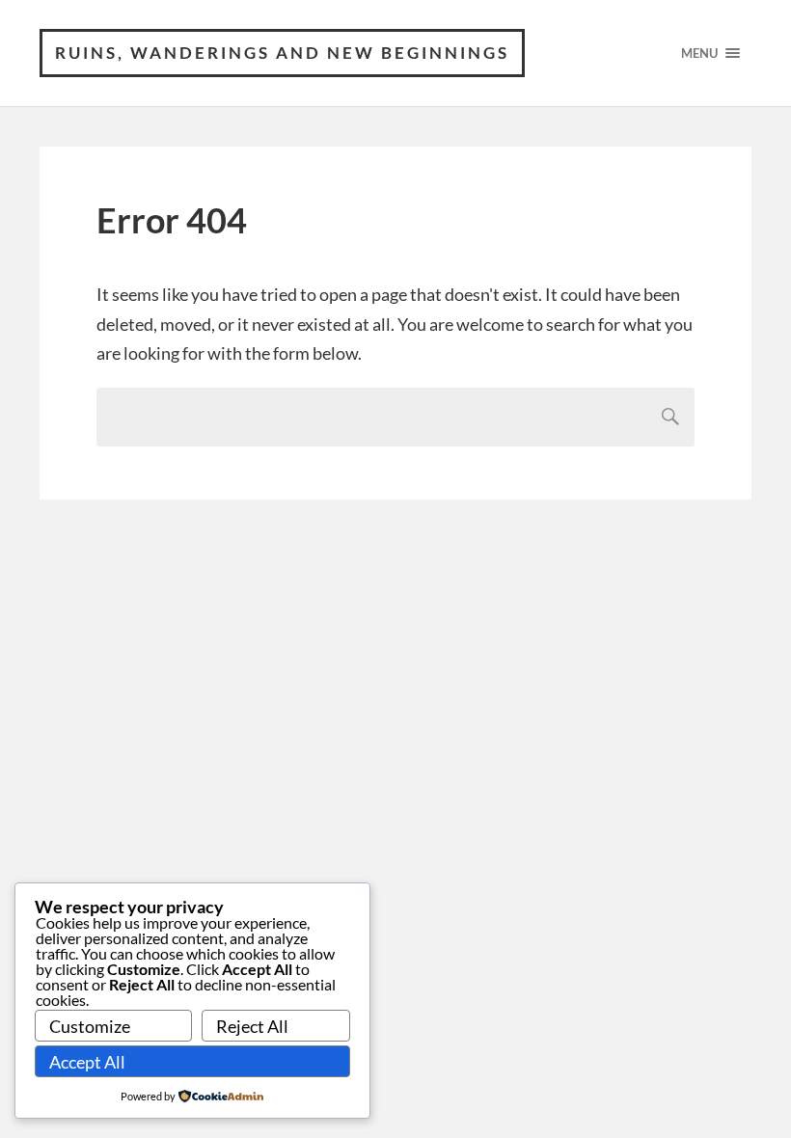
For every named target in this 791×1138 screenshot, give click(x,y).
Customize (89, 1026)
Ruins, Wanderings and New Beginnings (282, 52)
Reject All (252, 1026)
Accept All (87, 1061)
